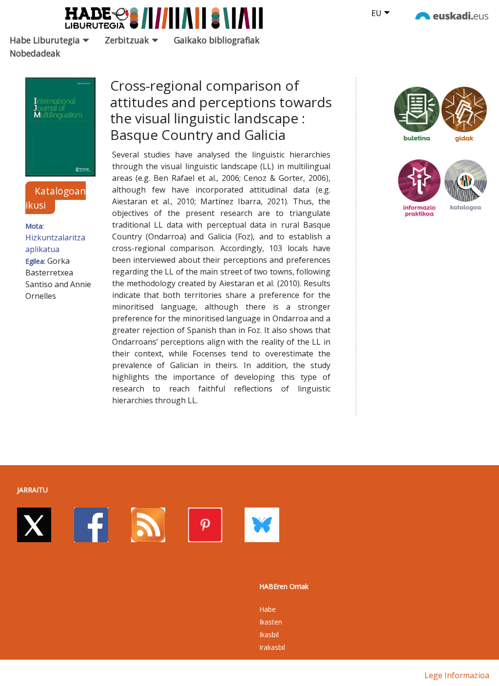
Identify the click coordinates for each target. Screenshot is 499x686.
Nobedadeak (35, 53)
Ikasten (270, 622)
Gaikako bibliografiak (217, 40)
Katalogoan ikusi (55, 198)
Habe (267, 609)
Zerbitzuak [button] (128, 40)
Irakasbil (272, 647)
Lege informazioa (456, 675)
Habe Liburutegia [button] (46, 40)
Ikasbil (269, 634)
